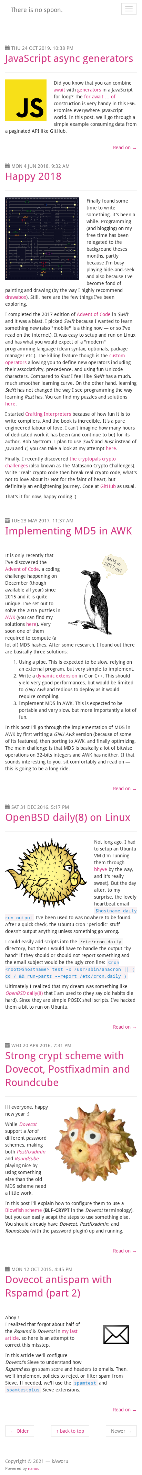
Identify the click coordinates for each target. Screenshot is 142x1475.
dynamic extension (56, 676)
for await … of (99, 96)
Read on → (125, 147)
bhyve (100, 869)
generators (89, 90)
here (10, 403)
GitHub (108, 486)
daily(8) (24, 993)
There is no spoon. (37, 10)
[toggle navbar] (128, 9)
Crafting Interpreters (48, 414)
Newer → (121, 1431)
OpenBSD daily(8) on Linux (67, 817)
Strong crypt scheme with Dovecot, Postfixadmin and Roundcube (67, 1069)
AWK (10, 617)
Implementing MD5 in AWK (68, 531)
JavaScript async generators (69, 58)
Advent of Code (94, 314)
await (60, 90)
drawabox (15, 297)
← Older (19, 1431)
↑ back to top (70, 1431)
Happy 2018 (33, 176)
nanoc (33, 1468)
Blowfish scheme (23, 1210)
